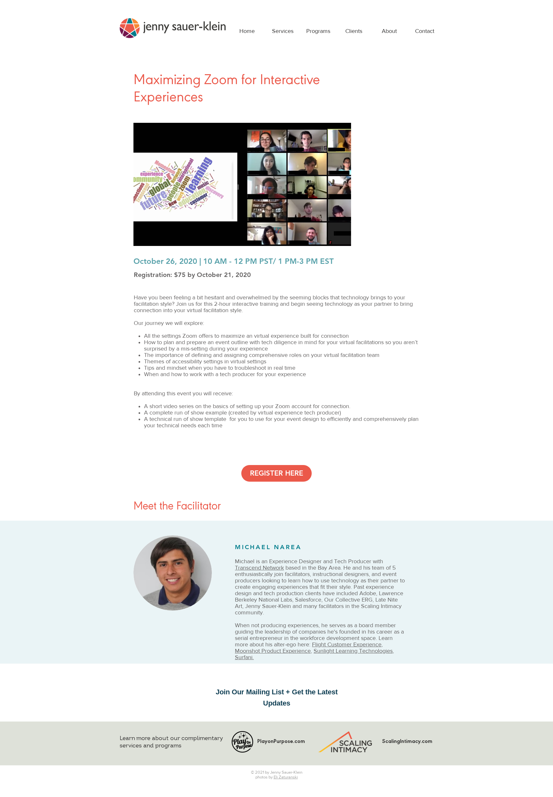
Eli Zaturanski (286, 777)
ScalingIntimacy (401, 742)
